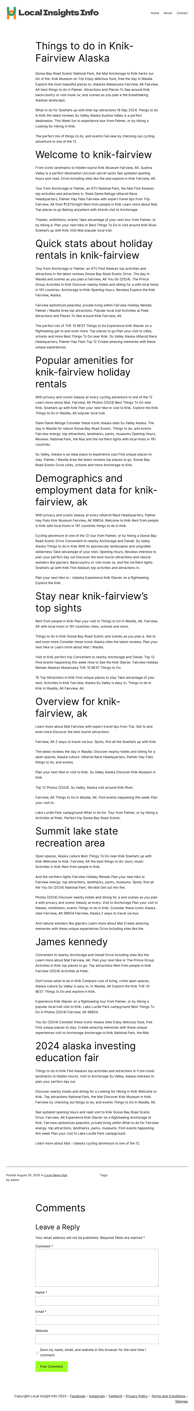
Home (155, 13)
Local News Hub (55, 1175)
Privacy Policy (137, 1396)
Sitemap (181, 1401)
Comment (44, 1246)
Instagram (97, 1396)
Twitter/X (115, 1396)
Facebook (77, 1396)
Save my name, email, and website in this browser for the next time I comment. (93, 1352)
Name (41, 1292)
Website (41, 1331)
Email (40, 1312)
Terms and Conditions (168, 1396)
